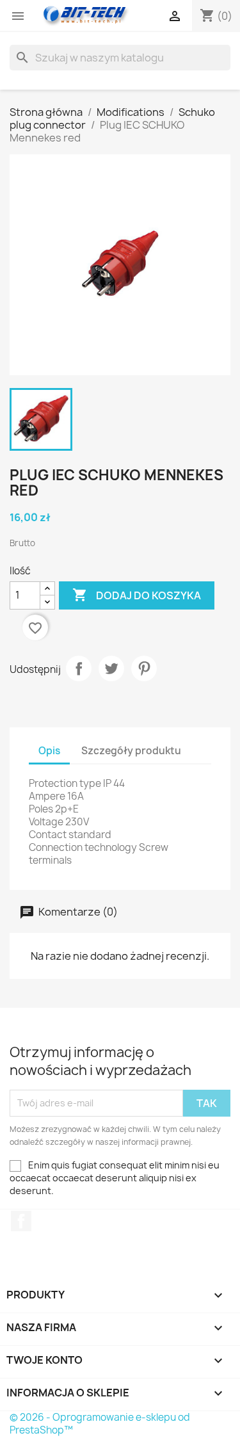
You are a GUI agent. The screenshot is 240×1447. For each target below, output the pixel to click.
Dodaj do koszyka (136, 594)
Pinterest (144, 668)
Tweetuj (111, 668)
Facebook (21, 1221)
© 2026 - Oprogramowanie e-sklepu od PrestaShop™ (100, 1424)
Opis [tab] (49, 750)
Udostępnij (79, 668)
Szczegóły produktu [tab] (131, 750)
